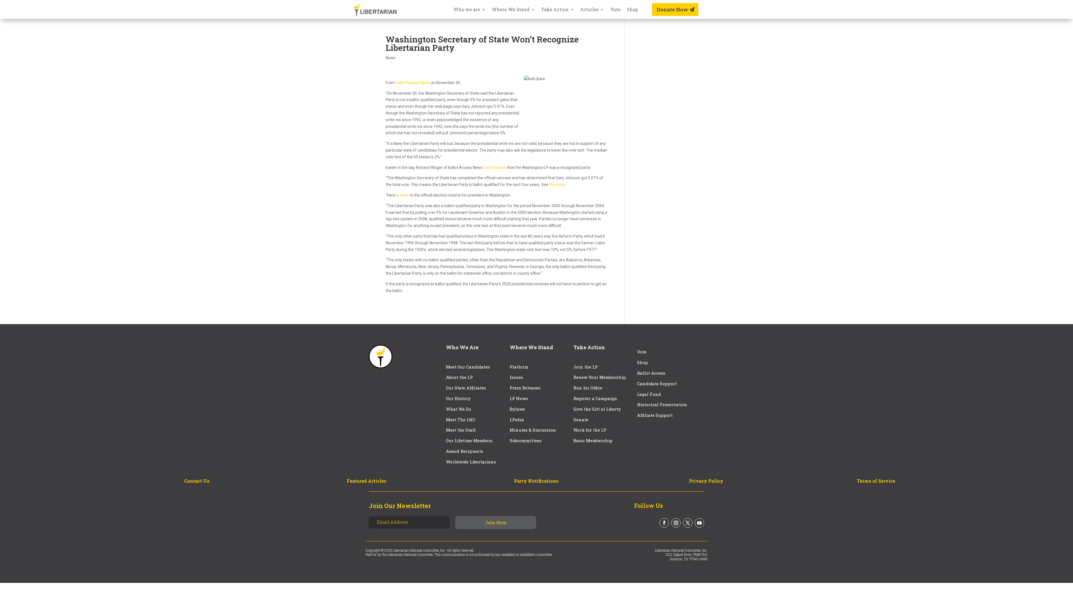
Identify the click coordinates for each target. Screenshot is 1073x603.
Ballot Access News (413, 82)
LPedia (517, 419)
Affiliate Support (655, 415)
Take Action (555, 10)
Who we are (467, 10)
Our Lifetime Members (469, 440)
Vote (615, 10)
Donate (580, 419)
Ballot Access (651, 373)
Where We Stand (511, 10)
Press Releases (525, 388)
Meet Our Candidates (468, 367)
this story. (557, 184)
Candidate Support (657, 383)
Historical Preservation (662, 404)
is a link (402, 195)
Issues (516, 377)
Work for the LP (589, 430)
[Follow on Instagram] (676, 523)
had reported (494, 167)
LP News (519, 398)
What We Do (458, 409)
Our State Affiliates (466, 388)
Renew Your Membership (599, 377)
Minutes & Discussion (533, 430)
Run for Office (587, 388)
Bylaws (517, 409)
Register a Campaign (595, 398)
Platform (519, 367)
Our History (458, 398)
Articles (589, 10)
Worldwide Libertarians (471, 462)
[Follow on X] (687, 523)
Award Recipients (464, 451)
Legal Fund (649, 394)
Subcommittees (526, 440)
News (390, 58)
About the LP (459, 377)
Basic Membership (593, 440)
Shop (632, 10)
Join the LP (585, 367)
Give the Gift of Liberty (597, 409)
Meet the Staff (461, 430)
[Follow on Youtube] (699, 523)
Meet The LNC (461, 419)
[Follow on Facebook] (664, 523)
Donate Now (672, 9)
